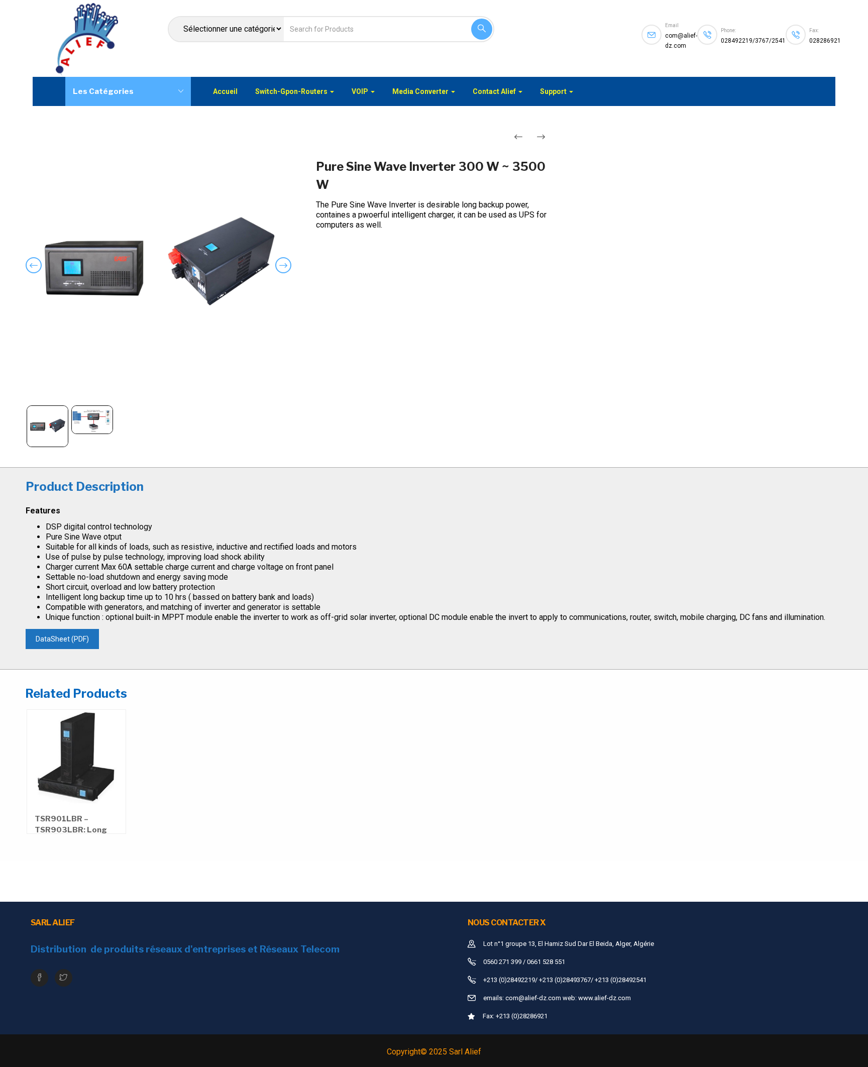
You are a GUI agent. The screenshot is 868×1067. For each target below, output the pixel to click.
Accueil (225, 91)
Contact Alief (495, 91)
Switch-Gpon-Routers (292, 91)
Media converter (421, 91)
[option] (158, 266)
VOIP (361, 91)
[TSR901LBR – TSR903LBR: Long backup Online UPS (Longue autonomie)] (76, 759)
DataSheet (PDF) (62, 639)
